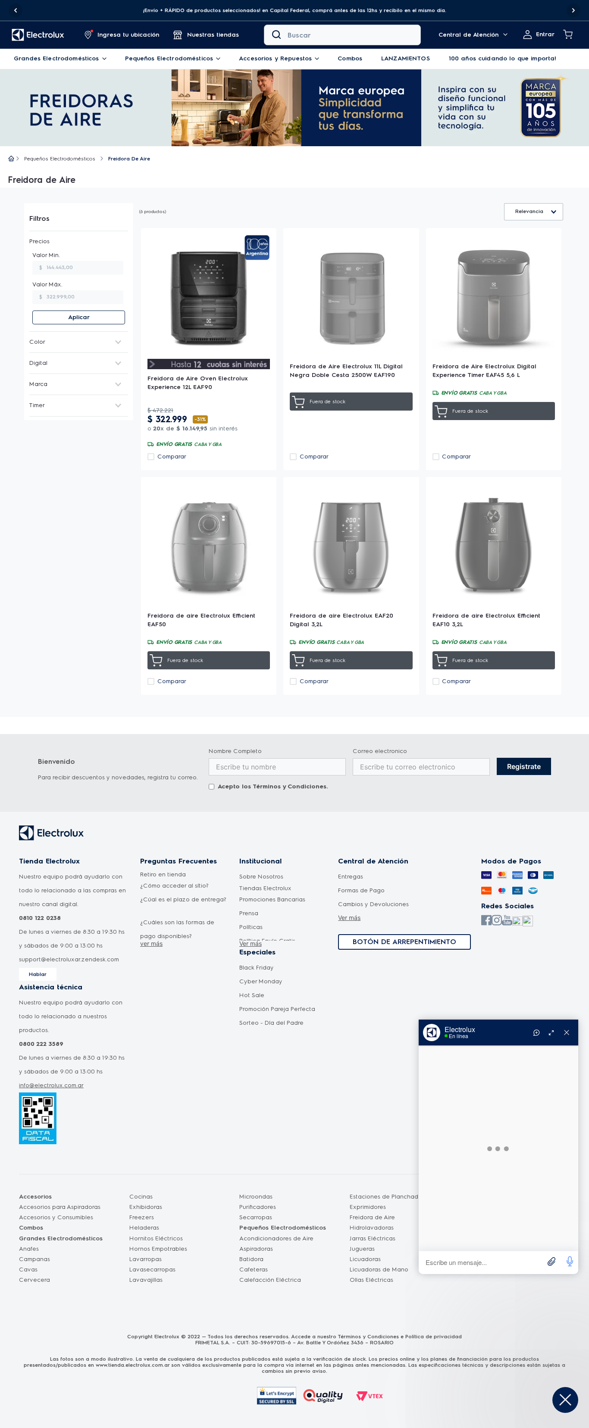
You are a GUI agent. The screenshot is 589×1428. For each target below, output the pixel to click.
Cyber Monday (260, 981)
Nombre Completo (235, 751)
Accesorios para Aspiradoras (59, 1207)
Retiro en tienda (163, 874)
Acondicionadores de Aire (276, 1238)
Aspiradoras (256, 1248)
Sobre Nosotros (261, 876)
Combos (31, 1227)
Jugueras (362, 1248)
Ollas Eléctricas (371, 1280)
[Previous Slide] (15, 10)
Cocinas (141, 1196)
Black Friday (256, 967)
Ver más (250, 944)
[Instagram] (497, 921)
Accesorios (35, 1196)
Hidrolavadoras (372, 1227)
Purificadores (257, 1207)
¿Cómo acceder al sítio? (174, 885)
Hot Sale (251, 995)
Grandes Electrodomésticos (61, 1238)
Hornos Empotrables (158, 1248)
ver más (151, 944)
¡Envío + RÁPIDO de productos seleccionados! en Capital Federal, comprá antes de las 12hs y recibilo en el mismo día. (294, 10)
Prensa (248, 913)
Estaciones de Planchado (386, 1196)
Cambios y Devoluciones (373, 904)
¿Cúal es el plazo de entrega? (183, 899)
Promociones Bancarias (272, 899)
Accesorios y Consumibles (56, 1217)
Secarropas (255, 1217)
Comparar (171, 456)
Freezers (141, 1217)
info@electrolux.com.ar (51, 1085)
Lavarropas (145, 1259)
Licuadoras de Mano (379, 1269)
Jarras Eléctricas (372, 1238)
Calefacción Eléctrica (270, 1280)
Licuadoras (365, 1259)
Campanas (34, 1259)
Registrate (524, 766)
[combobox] (342, 35)
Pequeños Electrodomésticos (59, 159)
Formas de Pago (361, 890)
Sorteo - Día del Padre (271, 1022)
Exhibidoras (145, 1207)
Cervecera (34, 1280)
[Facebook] (486, 921)
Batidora (251, 1259)
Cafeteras (253, 1269)
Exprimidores (368, 1207)
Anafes (29, 1248)
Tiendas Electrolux (265, 888)
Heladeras (144, 1227)
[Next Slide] (573, 10)
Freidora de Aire (372, 1217)
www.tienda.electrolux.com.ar (132, 1365)
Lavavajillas (146, 1280)
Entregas (350, 876)
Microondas (256, 1196)
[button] (294, 10)
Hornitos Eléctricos (156, 1238)
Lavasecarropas (152, 1269)
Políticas (251, 927)
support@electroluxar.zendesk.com (69, 959)
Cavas (28, 1269)
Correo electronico (380, 751)
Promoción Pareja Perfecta (277, 1009)
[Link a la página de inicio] (11, 159)
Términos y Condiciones (289, 786)
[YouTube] (507, 921)
